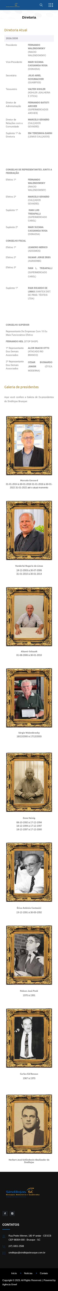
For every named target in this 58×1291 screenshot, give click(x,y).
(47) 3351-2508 (16, 1246)
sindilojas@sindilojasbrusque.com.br (27, 1252)
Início (14, 1273)
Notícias (28, 1273)
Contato (44, 1273)
